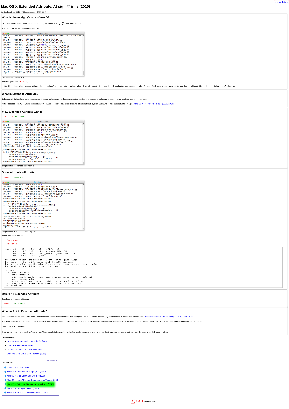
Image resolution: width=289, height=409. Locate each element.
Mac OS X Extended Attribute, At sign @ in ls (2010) (30, 384)
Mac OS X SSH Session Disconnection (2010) (28, 393)
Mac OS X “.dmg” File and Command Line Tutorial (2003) (32, 380)
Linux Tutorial (282, 2)
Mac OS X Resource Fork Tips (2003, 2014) (154, 104)
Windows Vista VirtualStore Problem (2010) (26, 354)
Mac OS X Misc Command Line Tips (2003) (26, 376)
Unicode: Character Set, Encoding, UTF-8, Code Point (168, 317)
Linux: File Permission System (20, 345)
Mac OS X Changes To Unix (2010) (23, 388)
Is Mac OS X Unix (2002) (18, 367)
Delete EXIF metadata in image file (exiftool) (27, 341)
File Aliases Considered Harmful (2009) (24, 349)
